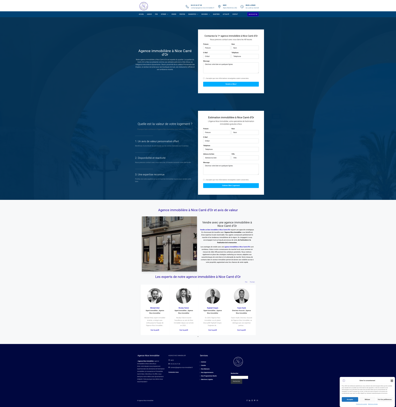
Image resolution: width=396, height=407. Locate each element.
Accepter (350, 399)
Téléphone (235, 53)
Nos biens (204, 14)
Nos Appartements (207, 372)
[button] (392, 381)
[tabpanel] (154, 310)
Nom (233, 44)
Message (206, 61)
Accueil (141, 14)
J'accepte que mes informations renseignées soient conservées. (227, 78)
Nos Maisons (205, 369)
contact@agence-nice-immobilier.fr (202, 8)
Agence (149, 14)
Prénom (206, 44)
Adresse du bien (208, 154)
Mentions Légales (373, 404)
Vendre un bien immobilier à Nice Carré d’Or (215, 230)
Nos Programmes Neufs (209, 376)
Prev (246, 282)
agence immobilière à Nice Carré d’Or (237, 247)
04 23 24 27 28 (196, 5)
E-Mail (205, 53)
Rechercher (234, 373)
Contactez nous (173, 372)
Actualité (226, 14)
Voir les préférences (385, 399)
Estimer (163, 14)
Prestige (182, 14)
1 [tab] (198, 337)
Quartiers (216, 14)
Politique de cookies (361, 404)
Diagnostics (192, 14)
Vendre (173, 14)
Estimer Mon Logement (231, 185)
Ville (233, 154)
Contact (235, 14)
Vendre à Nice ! (231, 84)
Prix (156, 14)
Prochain (252, 282)
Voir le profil (155, 330)
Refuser (367, 399)
